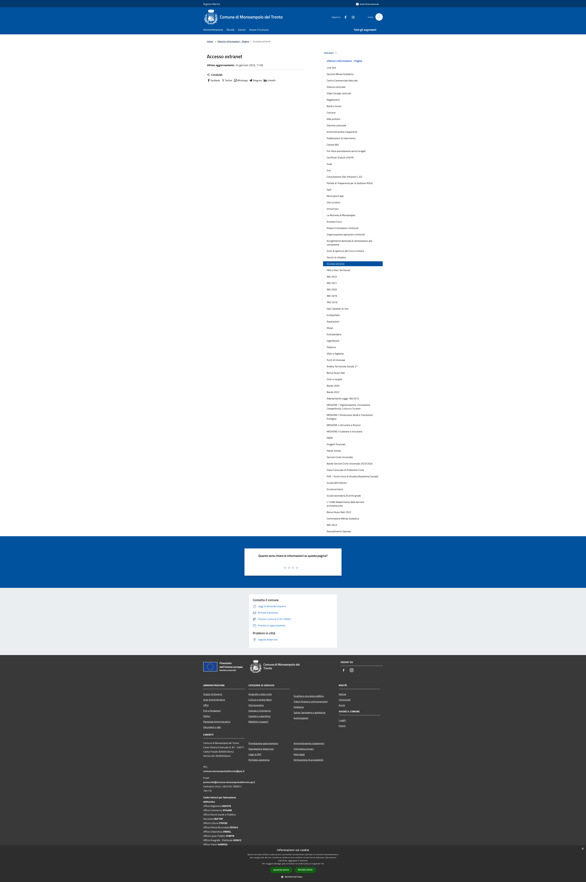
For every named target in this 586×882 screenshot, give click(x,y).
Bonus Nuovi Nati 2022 (339, 512)
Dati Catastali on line (337, 308)
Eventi (342, 726)
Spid (329, 189)
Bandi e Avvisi (334, 106)
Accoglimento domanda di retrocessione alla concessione (349, 242)
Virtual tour (333, 209)
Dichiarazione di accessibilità (308, 760)
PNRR (330, 438)
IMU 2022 (332, 276)
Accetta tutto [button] (281, 870)
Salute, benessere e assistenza (309, 712)
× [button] (582, 849)
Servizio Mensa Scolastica (340, 74)
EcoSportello (333, 315)
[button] (292, 876)
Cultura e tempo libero (260, 699)
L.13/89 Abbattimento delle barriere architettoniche (345, 504)
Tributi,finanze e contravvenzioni (311, 701)
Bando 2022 (333, 392)
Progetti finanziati (336, 444)
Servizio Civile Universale (340, 457)
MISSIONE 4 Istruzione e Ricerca (343, 425)
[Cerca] (379, 17)
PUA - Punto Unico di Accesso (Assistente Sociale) (352, 476)
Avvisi (342, 705)
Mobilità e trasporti (258, 721)
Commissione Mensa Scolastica (343, 518)
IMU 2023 (332, 525)
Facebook (215, 80)
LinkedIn (271, 80)
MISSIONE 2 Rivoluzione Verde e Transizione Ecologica (350, 416)
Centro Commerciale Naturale (342, 80)
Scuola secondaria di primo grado (344, 495)
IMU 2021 (332, 283)
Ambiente (299, 707)
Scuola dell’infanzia (337, 483)
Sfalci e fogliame (335, 353)
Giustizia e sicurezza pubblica (309, 696)
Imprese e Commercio (259, 710)
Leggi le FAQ (254, 754)
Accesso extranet (335, 264)
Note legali (299, 754)
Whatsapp (242, 80)
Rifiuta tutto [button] (305, 870)
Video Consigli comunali (339, 93)
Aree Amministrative (214, 699)
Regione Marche (211, 4)
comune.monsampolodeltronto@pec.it (223, 771)
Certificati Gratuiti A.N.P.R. (340, 157)
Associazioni (333, 321)
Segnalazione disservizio (261, 749)
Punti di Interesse (336, 360)
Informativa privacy (304, 749)
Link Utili (331, 67)
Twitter (228, 80)
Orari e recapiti (334, 379)
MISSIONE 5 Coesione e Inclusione (344, 431)
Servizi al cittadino (336, 257)
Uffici (206, 705)
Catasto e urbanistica (259, 716)
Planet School (334, 451)
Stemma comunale (336, 125)
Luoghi (342, 720)
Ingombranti (333, 341)
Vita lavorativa (256, 705)
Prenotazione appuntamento (263, 743)
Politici (206, 716)
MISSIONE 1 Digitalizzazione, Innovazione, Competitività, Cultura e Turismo (349, 406)
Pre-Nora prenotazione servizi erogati (346, 151)
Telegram (257, 80)
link (322, 863)
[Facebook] (344, 17)
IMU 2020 (332, 289)
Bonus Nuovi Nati (336, 373)
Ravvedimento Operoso (339, 531)
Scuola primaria (335, 489)
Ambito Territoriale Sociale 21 (342, 366)
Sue (329, 170)
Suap (329, 164)
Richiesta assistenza (258, 760)
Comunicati (345, 699)
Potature (331, 347)
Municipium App (335, 196)
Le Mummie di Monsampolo (341, 215)
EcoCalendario (334, 334)
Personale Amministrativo (216, 721)
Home (210, 41)
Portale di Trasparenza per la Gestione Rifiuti (350, 183)
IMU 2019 (332, 296)
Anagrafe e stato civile (260, 694)
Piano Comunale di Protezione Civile (345, 470)
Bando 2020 (333, 385)
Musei (330, 328)
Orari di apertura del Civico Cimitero (345, 251)
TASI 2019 (332, 302)
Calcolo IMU (333, 144)
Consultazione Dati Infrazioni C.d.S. (345, 177)
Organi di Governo (212, 694)
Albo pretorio (333, 119)
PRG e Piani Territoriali (338, 270)
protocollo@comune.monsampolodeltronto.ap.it (229, 782)
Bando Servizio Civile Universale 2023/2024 (350, 463)
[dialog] (293, 863)
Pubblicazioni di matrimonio (341, 138)
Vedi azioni (329, 53)
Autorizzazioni (301, 718)
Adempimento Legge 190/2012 (343, 398)
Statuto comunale (336, 87)
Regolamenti (333, 100)
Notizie (342, 694)
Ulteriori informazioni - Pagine (233, 41)
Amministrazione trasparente (342, 132)
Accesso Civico (334, 221)
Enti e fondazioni (212, 710)
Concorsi (331, 112)
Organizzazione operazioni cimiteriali (346, 234)
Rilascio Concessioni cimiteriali (342, 228)
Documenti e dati (212, 727)
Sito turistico (333, 202)
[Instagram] (352, 17)
